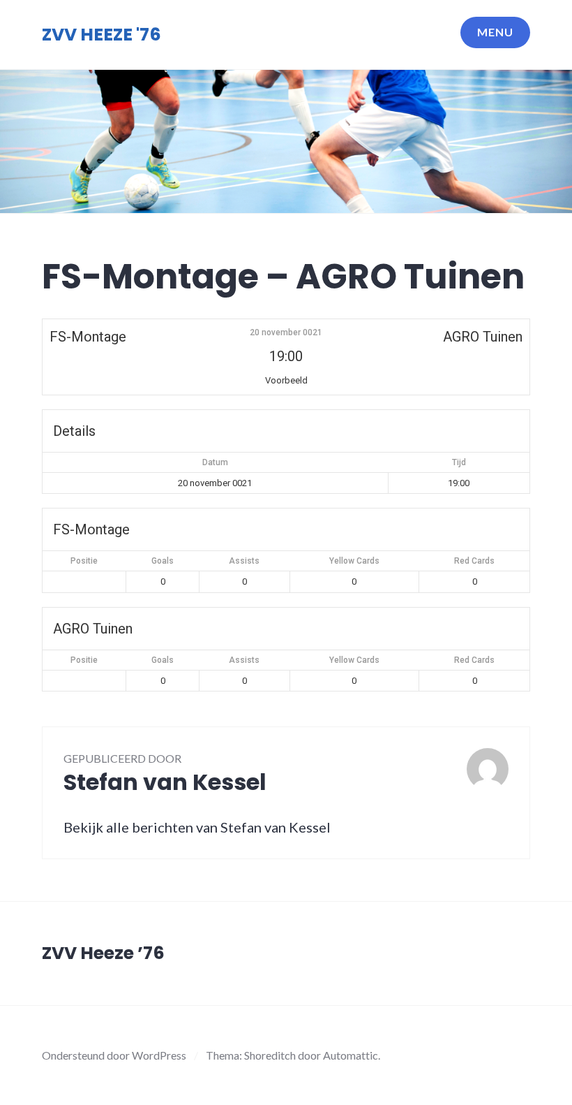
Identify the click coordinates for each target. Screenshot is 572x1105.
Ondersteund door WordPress (114, 1055)
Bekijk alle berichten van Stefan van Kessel (197, 827)
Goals (162, 561)
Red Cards (474, 561)
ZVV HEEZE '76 (101, 34)
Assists (244, 561)
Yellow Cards (354, 561)
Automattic (350, 1055)
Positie (84, 561)
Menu (495, 31)
